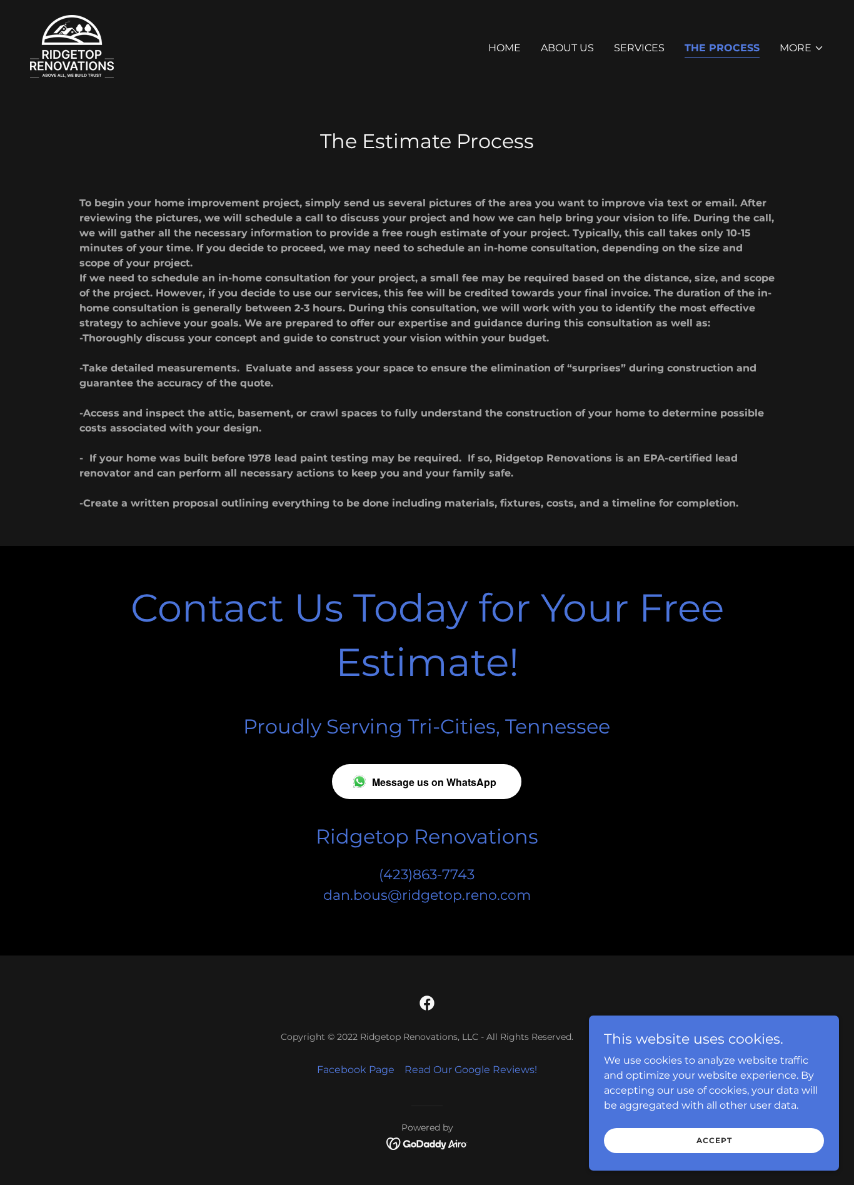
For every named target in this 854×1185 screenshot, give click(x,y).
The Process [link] (722, 48)
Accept (714, 1140)
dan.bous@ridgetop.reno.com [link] (427, 895)
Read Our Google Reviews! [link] (470, 1070)
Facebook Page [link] (355, 1070)
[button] (802, 48)
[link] (72, 45)
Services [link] (639, 48)
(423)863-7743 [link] (427, 874)
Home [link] (504, 48)
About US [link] (567, 48)
